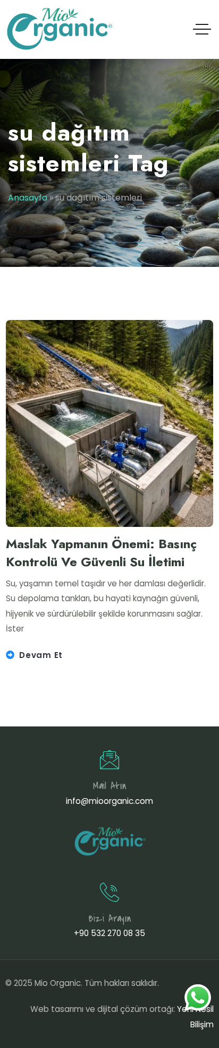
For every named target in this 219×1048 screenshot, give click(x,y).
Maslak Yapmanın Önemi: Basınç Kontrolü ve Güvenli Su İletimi (101, 552)
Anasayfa (27, 198)
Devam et (41, 655)
